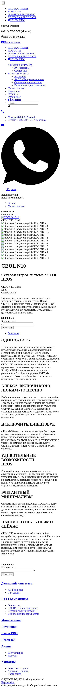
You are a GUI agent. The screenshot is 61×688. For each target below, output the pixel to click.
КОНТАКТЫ (17, 20)
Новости (12, 655)
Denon (14, 96)
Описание (13, 333)
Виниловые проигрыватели (29, 85)
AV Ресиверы (21, 67)
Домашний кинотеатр (20, 64)
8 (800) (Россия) (21, 117)
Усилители (20, 76)
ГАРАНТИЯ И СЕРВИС (21, 14)
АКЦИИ (16, 99)
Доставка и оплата (18, 671)
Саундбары (20, 70)
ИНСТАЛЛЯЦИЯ (18, 8)
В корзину (7, 327)
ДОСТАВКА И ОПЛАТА (22, 17)
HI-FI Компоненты (18, 73)
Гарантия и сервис (18, 668)
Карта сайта (14, 673)
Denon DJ (13, 94)
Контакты (8, 661)
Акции (6, 646)
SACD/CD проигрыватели (29, 79)
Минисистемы (16, 88)
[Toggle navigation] (3, 3)
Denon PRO (9, 633)
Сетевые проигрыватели (28, 82)
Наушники (14, 91)
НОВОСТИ (14, 11)
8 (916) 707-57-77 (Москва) (27, 120)
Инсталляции (15, 652)
